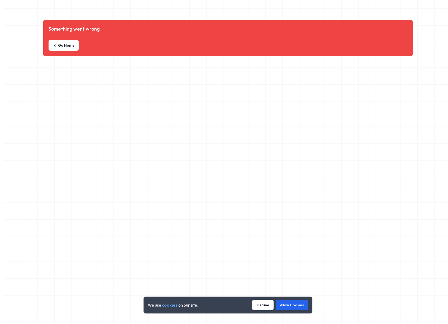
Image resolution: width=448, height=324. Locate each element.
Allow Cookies (292, 305)
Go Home (66, 45)
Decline (263, 305)
